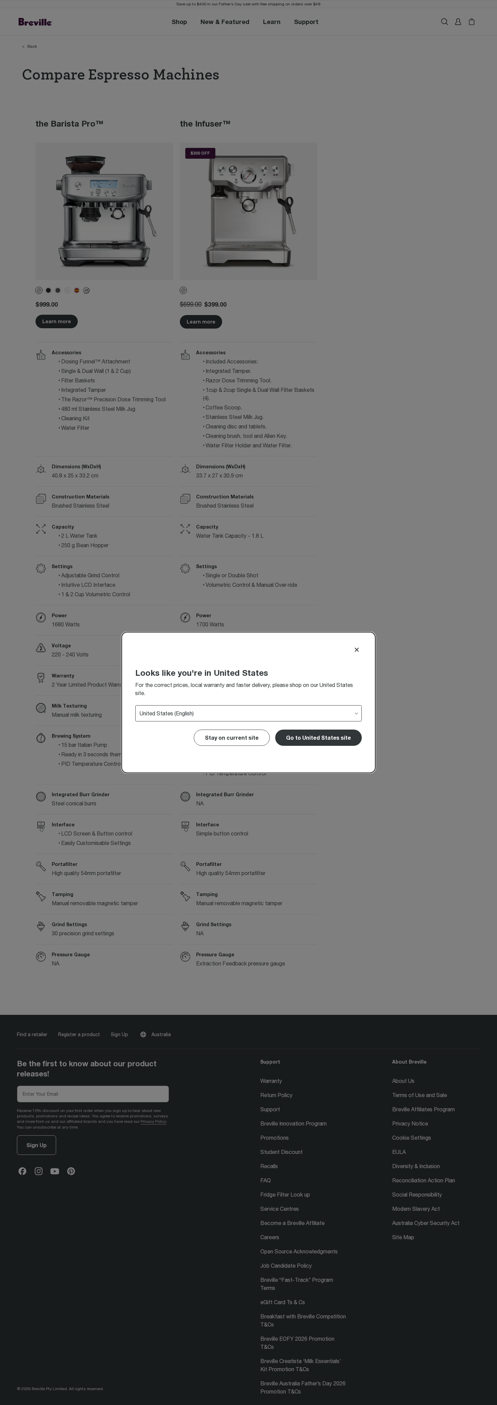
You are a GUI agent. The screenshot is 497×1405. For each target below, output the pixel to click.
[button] (318, 738)
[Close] (357, 650)
